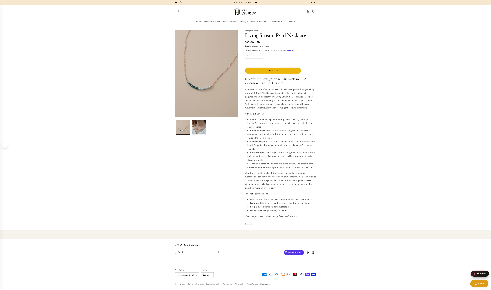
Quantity (248, 55)
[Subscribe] (218, 252)
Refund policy (228, 284)
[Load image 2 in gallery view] (199, 127)
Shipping (248, 46)
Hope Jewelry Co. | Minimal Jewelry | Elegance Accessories (201, 284)
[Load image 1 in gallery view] (183, 127)
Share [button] (249, 224)
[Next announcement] (273, 2)
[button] (178, 11)
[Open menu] (5, 145)
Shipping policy (265, 284)
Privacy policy (239, 284)
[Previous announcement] (218, 2)
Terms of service (252, 284)
